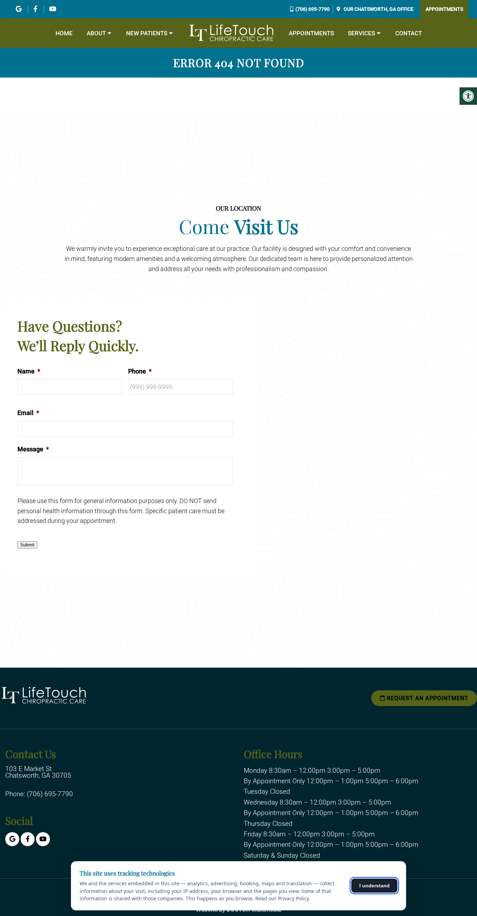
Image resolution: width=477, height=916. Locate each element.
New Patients (146, 33)
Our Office (378, 9)
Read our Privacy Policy (282, 898)
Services (361, 33)
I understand (374, 885)
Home (64, 33)
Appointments (444, 9)
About (96, 33)
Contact (408, 33)
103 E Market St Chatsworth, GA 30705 (38, 772)
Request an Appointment (426, 698)
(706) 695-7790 (312, 9)
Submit (27, 544)
